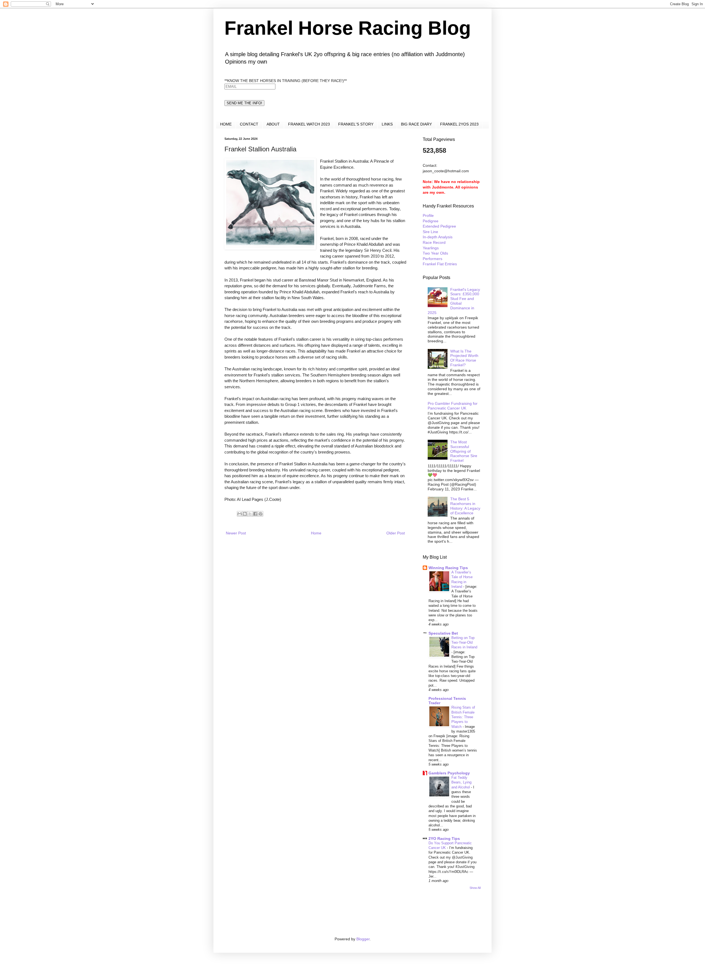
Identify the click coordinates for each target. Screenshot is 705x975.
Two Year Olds (435, 253)
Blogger (363, 939)
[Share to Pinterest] (260, 514)
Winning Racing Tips (448, 568)
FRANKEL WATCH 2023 (309, 124)
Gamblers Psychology (449, 773)
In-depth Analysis (437, 237)
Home (316, 533)
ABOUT (273, 124)
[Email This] (239, 514)
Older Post (395, 533)
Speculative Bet (443, 633)
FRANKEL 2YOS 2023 (459, 124)
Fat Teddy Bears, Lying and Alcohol (461, 782)
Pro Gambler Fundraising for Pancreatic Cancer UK (453, 405)
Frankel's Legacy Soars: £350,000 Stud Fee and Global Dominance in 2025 (454, 301)
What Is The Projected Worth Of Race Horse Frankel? (464, 358)
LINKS (387, 124)
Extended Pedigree (439, 226)
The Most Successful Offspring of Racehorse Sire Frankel (463, 451)
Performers (432, 258)
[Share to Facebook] (255, 514)
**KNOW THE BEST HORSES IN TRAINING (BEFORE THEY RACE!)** (285, 80)
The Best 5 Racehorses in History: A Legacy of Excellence (465, 506)
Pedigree (430, 221)
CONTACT (249, 124)
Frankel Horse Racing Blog (347, 28)
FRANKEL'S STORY (355, 124)
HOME (226, 124)
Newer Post (236, 533)
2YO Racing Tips (444, 838)
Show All (475, 887)
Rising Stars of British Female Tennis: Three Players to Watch (463, 716)
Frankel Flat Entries (440, 264)
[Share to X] (250, 514)
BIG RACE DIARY (416, 124)
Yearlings (431, 248)
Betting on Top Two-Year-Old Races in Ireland (464, 642)
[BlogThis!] (245, 514)
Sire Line (430, 232)
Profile (428, 215)
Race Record (434, 242)
